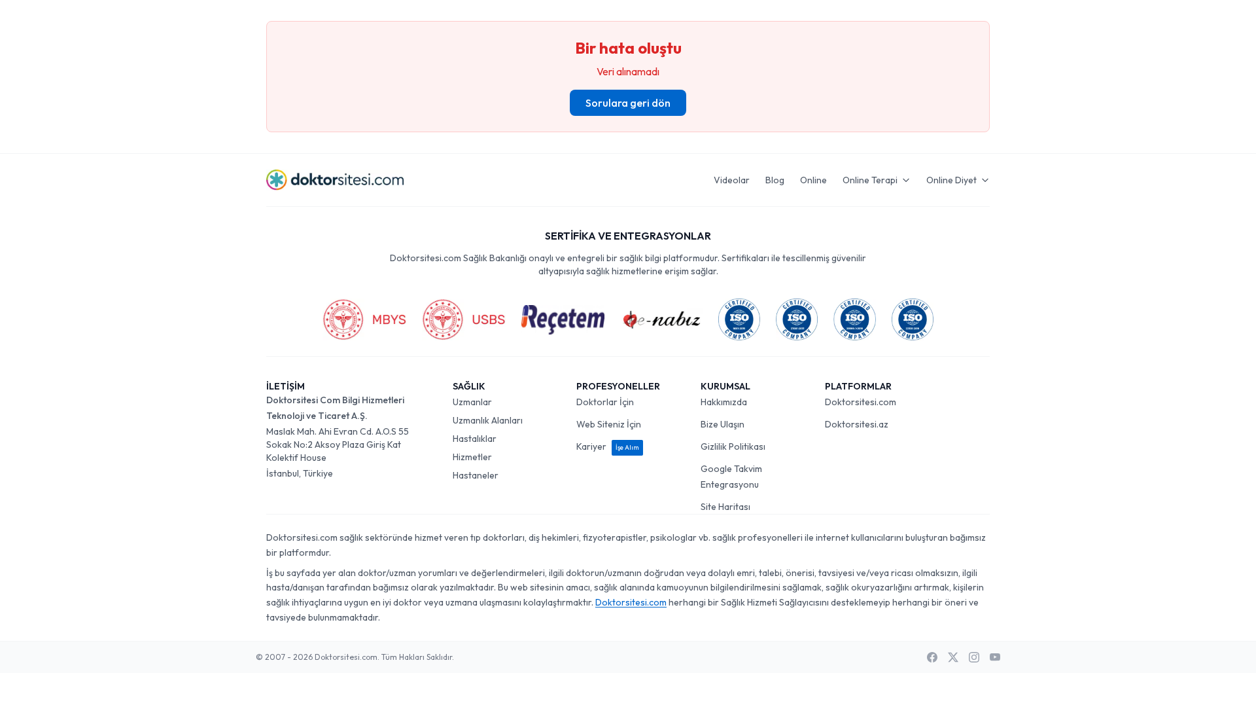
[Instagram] (974, 657)
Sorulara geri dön (628, 102)
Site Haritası (725, 507)
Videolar (732, 180)
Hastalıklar (475, 438)
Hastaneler (475, 475)
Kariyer (607, 446)
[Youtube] (995, 657)
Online (813, 180)
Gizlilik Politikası (733, 446)
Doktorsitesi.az (856, 424)
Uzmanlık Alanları (488, 420)
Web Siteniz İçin (608, 424)
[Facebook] (932, 657)
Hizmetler (472, 457)
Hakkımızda (724, 402)
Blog (774, 180)
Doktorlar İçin (605, 402)
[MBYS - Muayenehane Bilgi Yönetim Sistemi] (364, 319)
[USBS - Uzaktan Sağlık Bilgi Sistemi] (464, 319)
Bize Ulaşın (722, 424)
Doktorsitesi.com (860, 402)
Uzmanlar (472, 402)
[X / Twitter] (953, 657)
